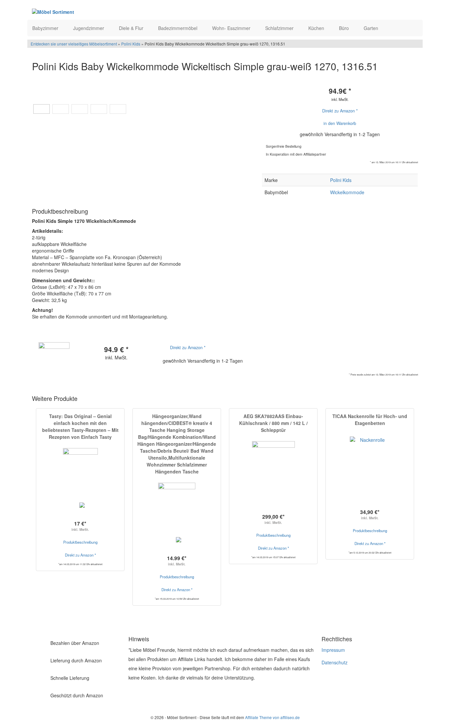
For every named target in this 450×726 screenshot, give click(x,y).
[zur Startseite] (112, 11)
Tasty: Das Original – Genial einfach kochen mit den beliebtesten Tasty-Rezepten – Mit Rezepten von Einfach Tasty (80, 426)
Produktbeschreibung (80, 542)
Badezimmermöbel (178, 28)
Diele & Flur (132, 28)
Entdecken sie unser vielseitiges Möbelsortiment (74, 43)
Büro (344, 28)
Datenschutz (335, 662)
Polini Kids (130, 43)
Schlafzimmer (280, 28)
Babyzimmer (46, 28)
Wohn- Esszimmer (232, 28)
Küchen (316, 28)
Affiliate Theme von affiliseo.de (272, 717)
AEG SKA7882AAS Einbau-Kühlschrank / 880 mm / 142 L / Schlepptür (273, 423)
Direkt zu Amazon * (340, 111)
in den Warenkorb (339, 123)
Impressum (333, 650)
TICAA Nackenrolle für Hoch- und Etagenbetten (369, 419)
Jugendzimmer (89, 28)
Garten (372, 28)
